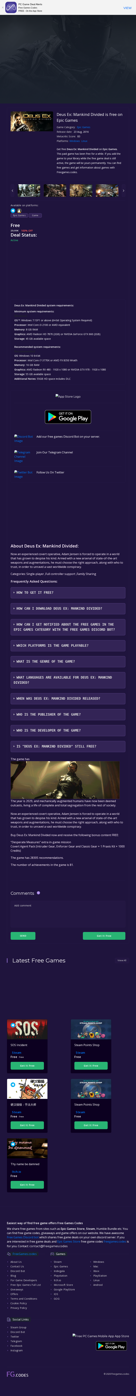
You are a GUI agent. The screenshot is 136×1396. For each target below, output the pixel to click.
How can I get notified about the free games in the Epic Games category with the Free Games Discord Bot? (64, 627)
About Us (16, 1261)
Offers (14, 1294)
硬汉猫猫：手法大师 (23, 1104)
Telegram (16, 1341)
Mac (95, 1266)
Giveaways (16, 1289)
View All (122, 960)
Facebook (16, 1345)
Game (35, 215)
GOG (57, 1298)
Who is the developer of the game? (48, 730)
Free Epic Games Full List (25, 1285)
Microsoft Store (63, 1285)
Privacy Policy (18, 1308)
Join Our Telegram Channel (54, 452)
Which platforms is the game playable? (52, 646)
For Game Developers (23, 1280)
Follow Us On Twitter (50, 472)
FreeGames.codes (25, 1254)
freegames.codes (115, 1241)
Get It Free (27, 1065)
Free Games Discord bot (23, 1237)
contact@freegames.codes (48, 1246)
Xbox (96, 1271)
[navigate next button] (123, 190)
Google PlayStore (64, 1289)
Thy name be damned (25, 1164)
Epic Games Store (68, 1241)
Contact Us (17, 1266)
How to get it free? (34, 593)
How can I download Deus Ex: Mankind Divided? (59, 608)
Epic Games (83, 127)
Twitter (14, 1336)
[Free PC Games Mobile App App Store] (101, 1336)
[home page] (17, 1374)
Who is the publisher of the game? (48, 714)
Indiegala (59, 1271)
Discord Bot (17, 1271)
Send (23, 935)
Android (98, 1285)
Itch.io (16, 1171)
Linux (84, 141)
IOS (56, 1294)
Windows (75, 141)
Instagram (16, 1350)
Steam (16, 1052)
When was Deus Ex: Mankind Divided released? (58, 698)
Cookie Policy (18, 1303)
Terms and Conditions (23, 1298)
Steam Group (18, 1327)
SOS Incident (19, 1045)
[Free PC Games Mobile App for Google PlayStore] (68, 417)
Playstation (60, 1275)
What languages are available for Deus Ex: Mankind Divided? (63, 680)
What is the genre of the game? (45, 661)
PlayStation (100, 1275)
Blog (13, 1275)
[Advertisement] (68, 78)
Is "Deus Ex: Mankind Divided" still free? (56, 746)
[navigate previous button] (12, 190)
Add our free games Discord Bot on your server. (68, 437)
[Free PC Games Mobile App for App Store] (68, 396)
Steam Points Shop (87, 1045)
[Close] (3, 7)
